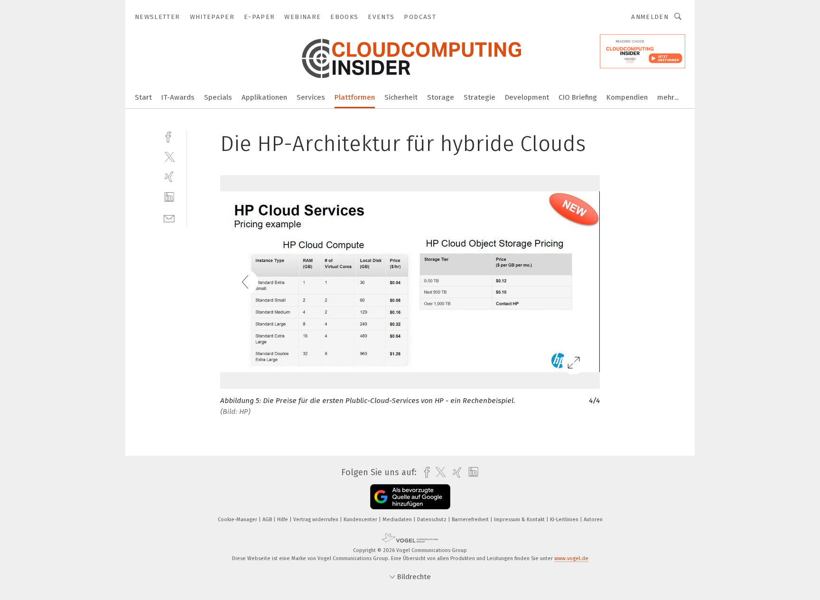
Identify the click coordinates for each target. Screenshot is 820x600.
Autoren (593, 519)
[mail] (169, 218)
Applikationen (264, 97)
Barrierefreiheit (471, 519)
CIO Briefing (578, 97)
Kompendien (627, 97)
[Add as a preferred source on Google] (410, 496)
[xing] (169, 177)
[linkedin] (169, 197)
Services (311, 97)
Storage (440, 97)
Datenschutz (432, 519)
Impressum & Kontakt (520, 519)
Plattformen (355, 97)
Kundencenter (361, 519)
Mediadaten (397, 519)
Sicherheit (401, 97)
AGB (267, 519)
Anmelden (650, 17)
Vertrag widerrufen (316, 519)
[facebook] (169, 136)
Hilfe (283, 519)
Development (527, 97)
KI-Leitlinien (565, 519)
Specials (218, 97)
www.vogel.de (571, 558)
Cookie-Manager (238, 519)
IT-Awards (178, 97)
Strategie (479, 97)
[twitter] (169, 156)
